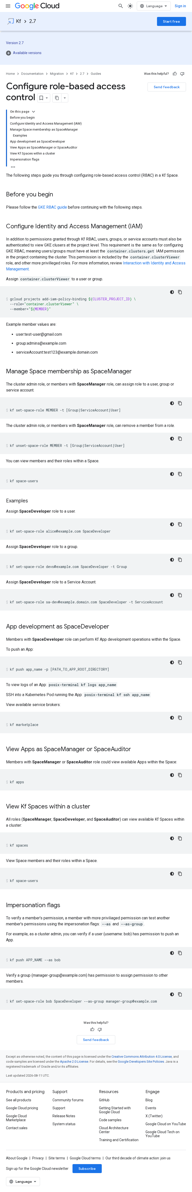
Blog (149, 1100)
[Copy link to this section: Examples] (33, 501)
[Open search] (121, 6)
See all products (18, 1100)
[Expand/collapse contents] (33, 112)
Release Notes (63, 1116)
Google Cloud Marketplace (16, 1118)
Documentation (32, 74)
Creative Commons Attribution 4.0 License (142, 1056)
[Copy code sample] (180, 292)
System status (64, 1124)
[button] (24, 53)
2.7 (32, 21)
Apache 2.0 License (74, 1061)
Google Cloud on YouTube (166, 1124)
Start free (171, 21)
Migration (57, 74)
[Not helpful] (182, 74)
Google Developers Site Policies (141, 1061)
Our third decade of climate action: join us (138, 1158)
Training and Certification (118, 1140)
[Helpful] (174, 74)
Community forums (68, 1100)
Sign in (180, 6)
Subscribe (87, 1168)
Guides (96, 74)
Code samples (110, 1120)
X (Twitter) (154, 1116)
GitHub (104, 1100)
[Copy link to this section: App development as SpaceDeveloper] (114, 627)
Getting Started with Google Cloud (115, 1110)
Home (10, 74)
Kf (18, 21)
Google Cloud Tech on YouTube (163, 1134)
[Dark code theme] (172, 292)
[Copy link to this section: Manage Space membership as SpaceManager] (137, 372)
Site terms (56, 1158)
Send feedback (167, 87)
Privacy (38, 1158)
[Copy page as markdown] (57, 98)
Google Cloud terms (85, 1158)
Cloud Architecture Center (113, 1130)
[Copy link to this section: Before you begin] (58, 195)
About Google (17, 1158)
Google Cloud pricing (22, 1108)
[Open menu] (8, 6)
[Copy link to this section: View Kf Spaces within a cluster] (95, 807)
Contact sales (17, 1128)
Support (58, 1108)
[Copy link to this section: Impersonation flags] (65, 906)
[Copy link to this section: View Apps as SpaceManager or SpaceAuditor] (136, 750)
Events (151, 1108)
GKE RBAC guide (52, 207)
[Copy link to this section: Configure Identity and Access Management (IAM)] (148, 227)
